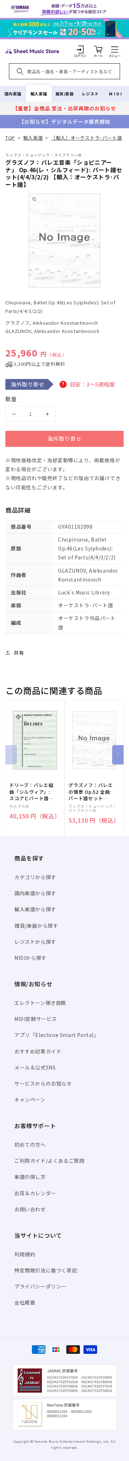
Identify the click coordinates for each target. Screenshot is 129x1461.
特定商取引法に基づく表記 (45, 1270)
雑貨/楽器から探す (36, 925)
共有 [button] (19, 652)
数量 (11, 399)
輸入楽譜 (38, 93)
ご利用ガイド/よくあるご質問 (49, 1160)
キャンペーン (30, 1099)
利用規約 (24, 1254)
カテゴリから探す (35, 877)
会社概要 (24, 1302)
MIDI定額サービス (35, 1018)
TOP (10, 137)
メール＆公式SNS (35, 1067)
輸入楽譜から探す (35, 909)
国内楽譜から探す (35, 893)
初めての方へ (30, 1144)
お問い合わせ (30, 1209)
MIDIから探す (30, 957)
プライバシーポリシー (40, 1286)
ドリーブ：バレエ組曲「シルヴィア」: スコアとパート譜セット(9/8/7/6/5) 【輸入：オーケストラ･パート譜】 (31, 792)
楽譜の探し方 (30, 1176)
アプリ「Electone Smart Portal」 (56, 1034)
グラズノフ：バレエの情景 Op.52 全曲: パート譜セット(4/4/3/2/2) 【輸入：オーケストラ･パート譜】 (90, 792)
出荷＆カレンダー (35, 1193)
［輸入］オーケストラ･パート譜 (86, 137)
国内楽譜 (13, 93)
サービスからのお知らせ (43, 1083)
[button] (115, 49)
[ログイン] (80, 49)
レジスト (90, 93)
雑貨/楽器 (65, 93)
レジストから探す (35, 941)
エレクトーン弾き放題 (40, 1002)
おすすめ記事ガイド (37, 1051)
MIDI (116, 93)
